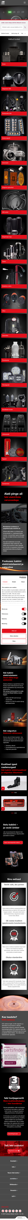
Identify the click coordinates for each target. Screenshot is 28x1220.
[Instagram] (6, 1211)
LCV (13, 1196)
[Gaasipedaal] (14, 471)
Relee (4, 64)
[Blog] (20, 1211)
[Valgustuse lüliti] (14, 76)
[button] (3, 33)
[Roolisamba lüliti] (14, 101)
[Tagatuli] (14, 447)
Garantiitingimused (13, 1133)
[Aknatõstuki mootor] (14, 397)
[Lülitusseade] (14, 422)
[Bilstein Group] (21, 1218)
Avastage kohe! (9, 1063)
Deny (14, 641)
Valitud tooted (5, 33)
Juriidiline (13, 1178)
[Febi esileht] (3, 3)
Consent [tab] (5, 581)
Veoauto (13, 1190)
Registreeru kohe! (13, 1150)
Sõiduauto (13, 1184)
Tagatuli (4, 459)
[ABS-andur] (14, 200)
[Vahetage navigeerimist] (25, 2)
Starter (4, 261)
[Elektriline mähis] (14, 274)
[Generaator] (14, 151)
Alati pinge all (15, 33)
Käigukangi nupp (7, 236)
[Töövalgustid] (14, 373)
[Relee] (14, 52)
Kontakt (13, 1161)
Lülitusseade (5, 434)
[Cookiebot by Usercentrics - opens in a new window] (19, 578)
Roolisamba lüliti (6, 113)
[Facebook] (3, 1211)
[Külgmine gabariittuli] (14, 175)
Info (13, 1167)
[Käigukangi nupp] (14, 225)
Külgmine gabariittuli (8, 187)
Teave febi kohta (13, 1173)
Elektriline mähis (6, 286)
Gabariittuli (5, 335)
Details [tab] (14, 581)
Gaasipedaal (5, 483)
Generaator (5, 162)
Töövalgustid (5, 385)
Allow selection (14, 636)
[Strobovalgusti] (14, 126)
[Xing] (13, 1211)
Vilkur (3, 311)
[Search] (25, 27)
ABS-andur (5, 212)
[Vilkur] (14, 299)
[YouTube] (10, 1211)
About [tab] (23, 581)
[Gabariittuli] (14, 323)
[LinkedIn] (16, 1211)
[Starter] (14, 249)
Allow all (14, 630)
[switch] (24, 614)
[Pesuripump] (14, 348)
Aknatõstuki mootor (7, 409)
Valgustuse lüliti (6, 88)
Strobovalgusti (6, 138)
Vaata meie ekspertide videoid (12, 842)
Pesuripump (5, 360)
